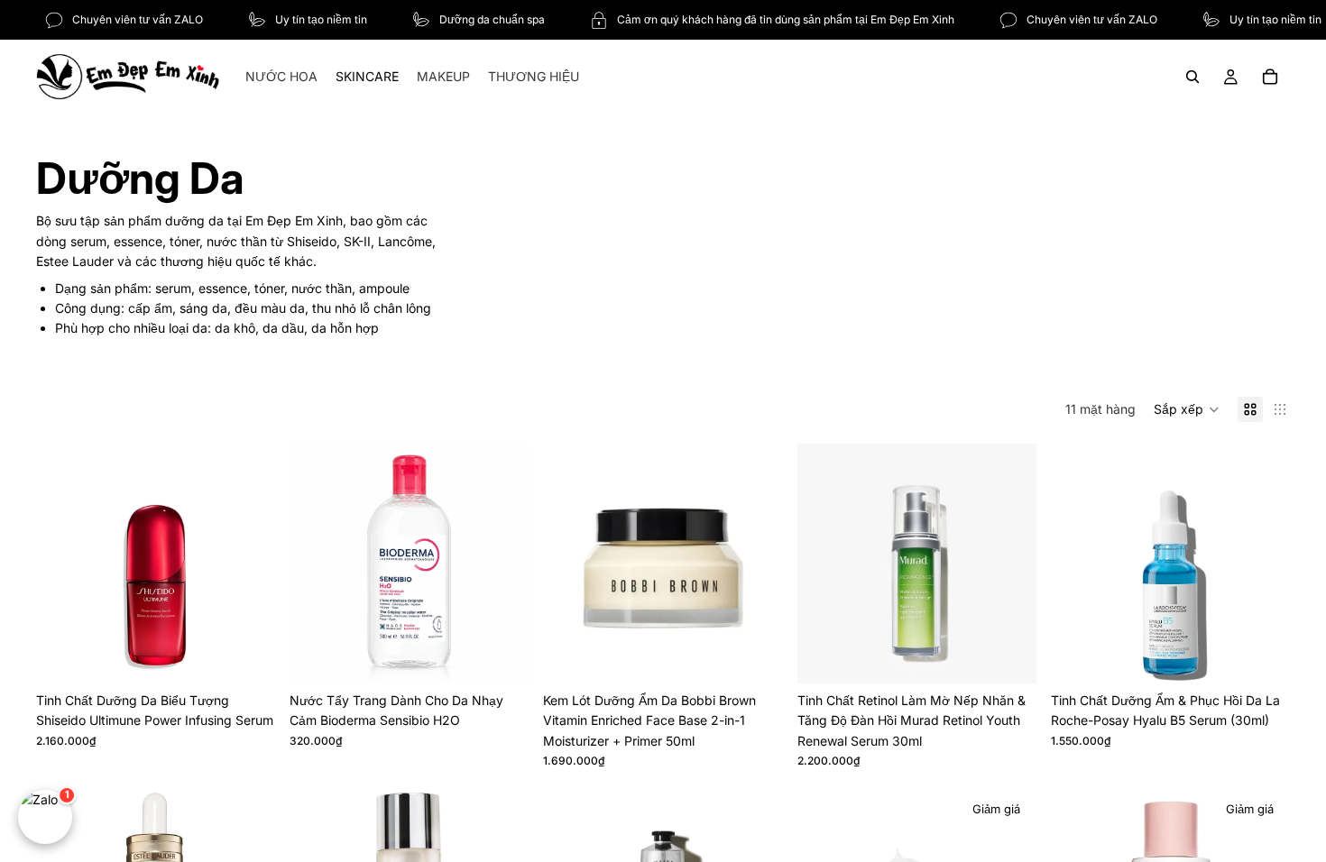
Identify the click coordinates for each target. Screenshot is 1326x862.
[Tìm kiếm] (1192, 76)
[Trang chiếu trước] (63, 563)
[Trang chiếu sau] (248, 563)
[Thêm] (755, 655)
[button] (1187, 409)
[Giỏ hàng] (1270, 76)
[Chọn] (247, 655)
